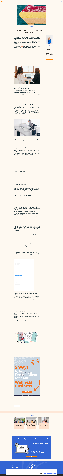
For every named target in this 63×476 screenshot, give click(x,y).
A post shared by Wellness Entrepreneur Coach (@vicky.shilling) (22, 288)
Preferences (41, 473)
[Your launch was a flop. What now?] (43, 421)
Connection (31, 26)
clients (22, 46)
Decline (47, 473)
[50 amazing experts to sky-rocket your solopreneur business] (19, 421)
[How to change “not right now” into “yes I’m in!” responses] (31, 421)
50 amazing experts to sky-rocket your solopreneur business (19, 426)
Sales (31, 424)
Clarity (19, 424)
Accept (53, 473)
